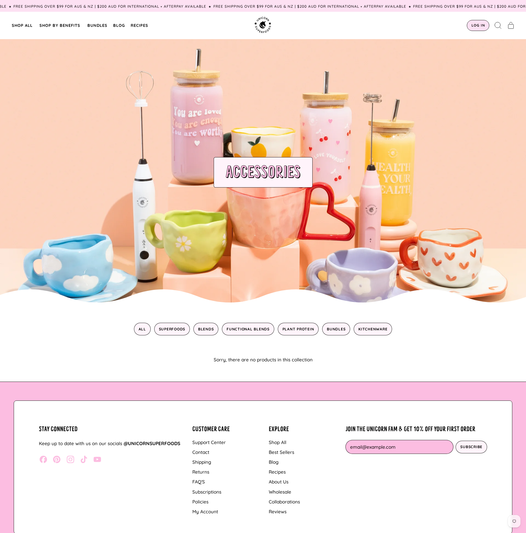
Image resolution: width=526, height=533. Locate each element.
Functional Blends (248, 329)
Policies (200, 502)
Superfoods (172, 329)
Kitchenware (372, 329)
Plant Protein (298, 329)
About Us (278, 482)
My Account (205, 511)
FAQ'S (198, 482)
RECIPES (139, 25)
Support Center (209, 442)
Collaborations (284, 502)
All (142, 329)
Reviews (278, 511)
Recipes (277, 472)
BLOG (119, 25)
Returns (200, 472)
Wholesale (280, 492)
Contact (200, 452)
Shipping (201, 462)
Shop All (277, 442)
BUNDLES (97, 25)
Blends (206, 329)
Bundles (336, 329)
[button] (498, 25)
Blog (274, 462)
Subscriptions (206, 492)
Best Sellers (281, 452)
